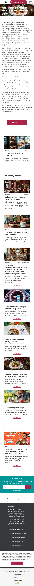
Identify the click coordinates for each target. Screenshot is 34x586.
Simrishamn (27, 499)
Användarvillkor (17, 574)
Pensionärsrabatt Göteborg (16, 538)
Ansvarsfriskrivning (17, 580)
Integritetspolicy (17, 490)
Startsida (5, 499)
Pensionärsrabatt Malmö (16, 542)
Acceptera (17, 563)
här (24, 110)
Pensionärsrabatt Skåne (15, 546)
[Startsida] (8, 2)
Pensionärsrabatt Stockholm (17, 534)
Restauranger (16, 499)
